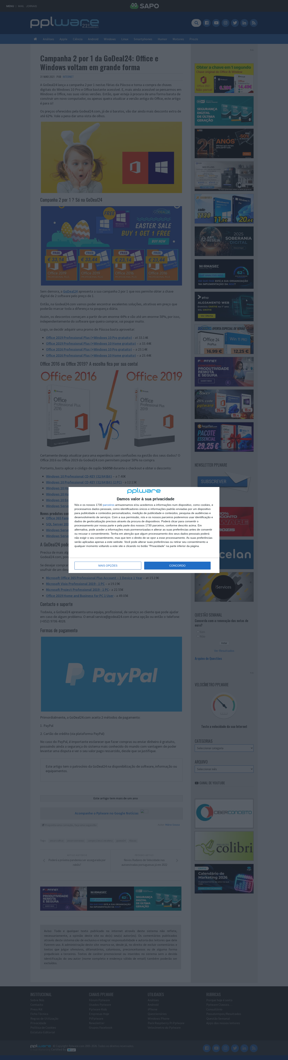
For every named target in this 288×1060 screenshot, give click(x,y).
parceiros (108, 504)
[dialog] (144, 530)
